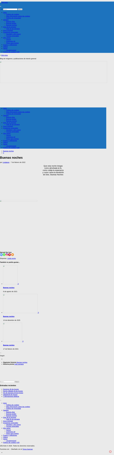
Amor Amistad (8, 30)
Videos (5, 46)
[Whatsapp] (4, 254)
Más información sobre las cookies (18, 16)
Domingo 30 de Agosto (11, 389)
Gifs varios (6, 37)
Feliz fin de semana (13, 29)
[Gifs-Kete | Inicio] (4, 2)
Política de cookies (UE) (11, 52)
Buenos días (10, 21)
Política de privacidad (13, 18)
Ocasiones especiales (10, 32)
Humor (8, 39)
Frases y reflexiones (10, 45)
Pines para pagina (12, 43)
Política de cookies (12, 14)
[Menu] (0, 6)
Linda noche (11, 258)
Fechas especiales (12, 36)
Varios (5, 48)
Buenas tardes (11, 23)
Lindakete (6, 162)
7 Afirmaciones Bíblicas (11, 396)
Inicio (5, 12)
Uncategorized (11, 50)
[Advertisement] (53, 95)
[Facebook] (1, 254)
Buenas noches (11, 25)
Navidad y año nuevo (13, 34)
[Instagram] (6, 254)
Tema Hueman (28, 449)
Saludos (6, 20)
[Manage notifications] (110, 451)
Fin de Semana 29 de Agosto (13, 393)
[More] (12, 254)
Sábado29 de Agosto (10, 394)
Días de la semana (9, 27)
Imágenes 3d (10, 41)
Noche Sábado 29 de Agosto (13, 391)
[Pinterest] (9, 254)
